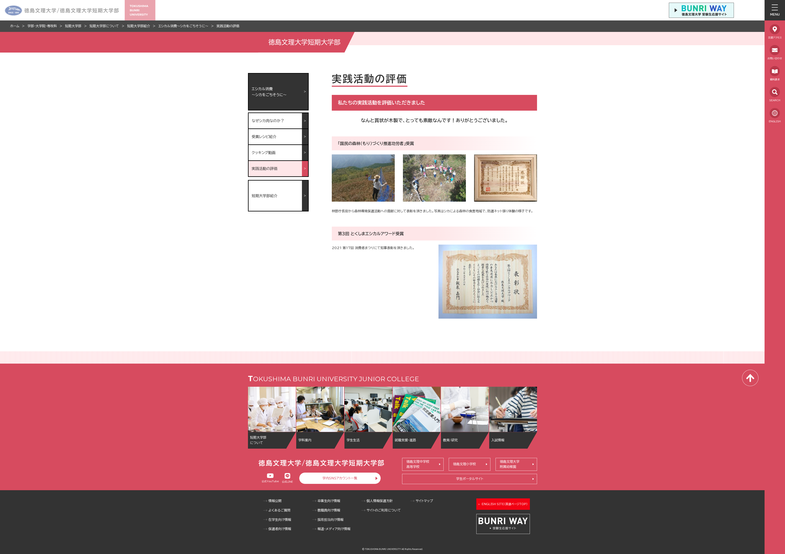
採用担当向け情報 (330, 519)
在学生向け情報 (279, 519)
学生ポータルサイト (469, 478)
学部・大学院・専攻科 (42, 26)
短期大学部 (73, 26)
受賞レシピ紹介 (264, 136)
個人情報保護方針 (380, 500)
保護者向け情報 (279, 528)
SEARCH (774, 100)
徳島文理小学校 (464, 464)
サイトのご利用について (384, 510)
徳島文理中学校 (417, 464)
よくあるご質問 (279, 510)
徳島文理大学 (509, 464)
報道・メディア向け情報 (333, 528)
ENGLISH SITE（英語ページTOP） (505, 504)
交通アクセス (775, 37)
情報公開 (274, 500)
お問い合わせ (774, 58)
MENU (775, 14)
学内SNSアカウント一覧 (339, 478)
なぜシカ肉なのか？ (268, 120)
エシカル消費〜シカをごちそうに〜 (183, 26)
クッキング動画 (264, 152)
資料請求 (775, 79)
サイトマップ (424, 500)
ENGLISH (775, 121)
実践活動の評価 (227, 26)
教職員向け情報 (328, 510)
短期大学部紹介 (138, 26)
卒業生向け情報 (328, 500)
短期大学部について (104, 26)
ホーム (14, 26)
